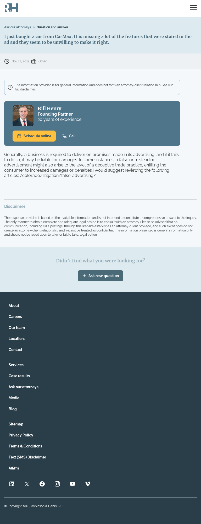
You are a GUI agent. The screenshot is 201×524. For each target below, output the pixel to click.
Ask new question (103, 276)
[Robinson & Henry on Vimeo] (87, 484)
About (14, 306)
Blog (13, 409)
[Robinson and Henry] (11, 8)
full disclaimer (25, 89)
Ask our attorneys (17, 27)
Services (16, 365)
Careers (15, 317)
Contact (15, 350)
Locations (17, 339)
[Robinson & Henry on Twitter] (27, 484)
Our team (17, 328)
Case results (19, 376)
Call (72, 136)
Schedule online (37, 136)
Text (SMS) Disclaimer (27, 457)
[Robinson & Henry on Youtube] (72, 484)
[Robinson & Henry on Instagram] (57, 484)
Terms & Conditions (25, 446)
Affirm (14, 468)
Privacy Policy (21, 435)
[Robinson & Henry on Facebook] (42, 484)
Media (14, 398)
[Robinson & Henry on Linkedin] (11, 484)
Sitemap (16, 424)
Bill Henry (49, 108)
